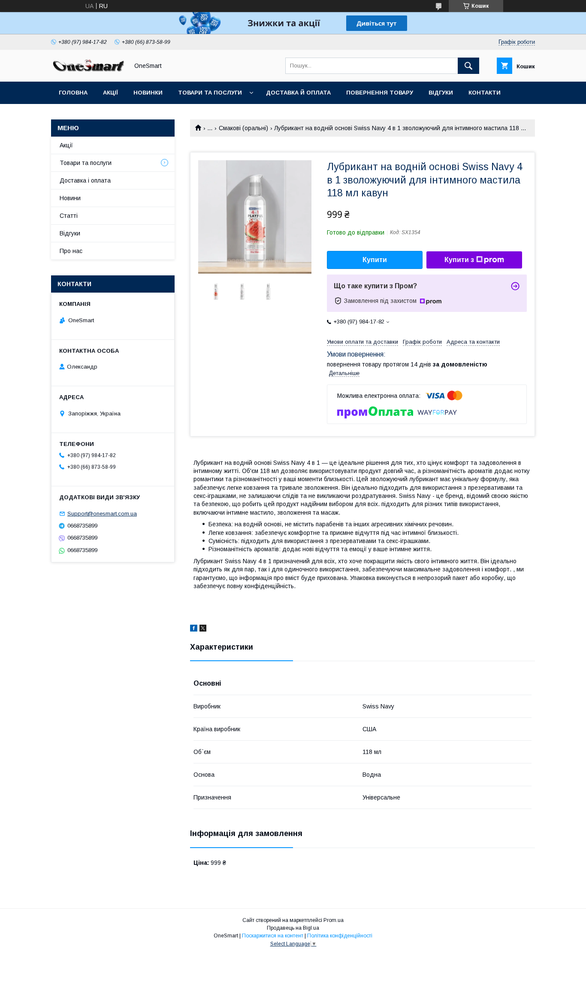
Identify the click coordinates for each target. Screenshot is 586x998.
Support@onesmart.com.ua (102, 513)
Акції (110, 92)
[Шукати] (468, 66)
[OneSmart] (87, 70)
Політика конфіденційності (339, 936)
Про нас (71, 250)
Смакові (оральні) (243, 128)
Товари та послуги (210, 92)
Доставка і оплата (85, 180)
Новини (70, 198)
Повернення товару (379, 92)
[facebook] (193, 629)
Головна (73, 92)
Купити (374, 259)
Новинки (148, 92)
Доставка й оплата (298, 92)
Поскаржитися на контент (272, 936)
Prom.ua (333, 920)
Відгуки (441, 92)
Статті (70, 115)
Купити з (459, 259)
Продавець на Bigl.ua (293, 928)
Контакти (484, 92)
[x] (202, 629)
